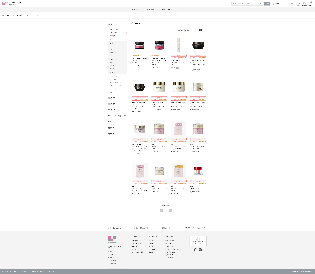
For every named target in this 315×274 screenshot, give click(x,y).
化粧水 (111, 46)
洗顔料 (111, 62)
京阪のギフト (136, 241)
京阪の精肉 (111, 104)
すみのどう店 (112, 263)
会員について (169, 255)
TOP (3, 15)
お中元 (151, 243)
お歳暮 (151, 252)
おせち (151, 246)
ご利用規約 (23, 271)
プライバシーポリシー (36, 271)
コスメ (9, 15)
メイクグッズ (113, 89)
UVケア (112, 66)
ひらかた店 (111, 257)
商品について (169, 243)
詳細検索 (267, 3)
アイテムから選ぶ (17, 15)
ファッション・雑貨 (137, 252)
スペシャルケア (114, 72)
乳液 (111, 49)
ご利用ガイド (278, 4)
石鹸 (111, 92)
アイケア (112, 69)
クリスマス (152, 249)
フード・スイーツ (137, 243)
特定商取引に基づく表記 (9, 271)
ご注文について (169, 246)
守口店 (110, 252)
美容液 (111, 53)
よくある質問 (289, 4)
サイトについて (169, 241)
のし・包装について (170, 252)
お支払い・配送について (172, 249)
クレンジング (113, 59)
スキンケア (28, 15)
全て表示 (112, 36)
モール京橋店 (112, 260)
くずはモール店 (112, 254)
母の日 (151, 241)
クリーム (35, 15)
